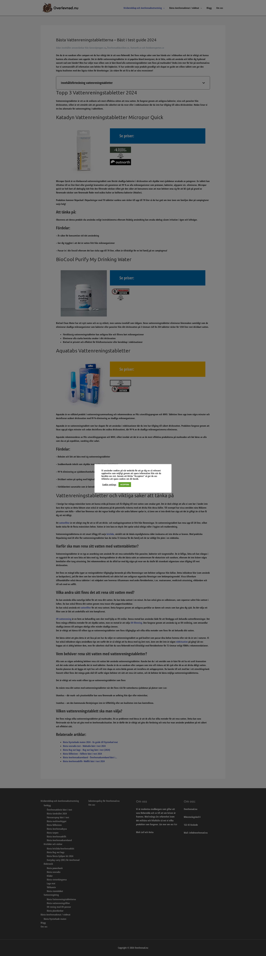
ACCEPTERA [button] (124, 484)
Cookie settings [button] (109, 484)
